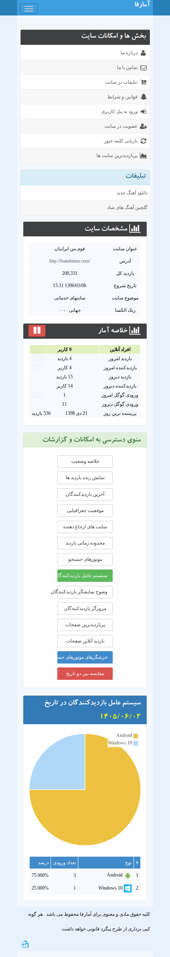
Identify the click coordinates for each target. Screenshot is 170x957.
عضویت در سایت (121, 126)
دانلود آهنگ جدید (132, 193)
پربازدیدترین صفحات (85, 624)
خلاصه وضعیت (85, 461)
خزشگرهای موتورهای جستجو (82, 657)
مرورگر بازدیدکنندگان (85, 608)
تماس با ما (127, 67)
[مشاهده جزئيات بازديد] (25, 943)
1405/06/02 (120, 717)
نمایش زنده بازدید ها (85, 477)
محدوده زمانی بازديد (85, 543)
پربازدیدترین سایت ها (117, 155)
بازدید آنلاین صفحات (85, 641)
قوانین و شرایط (122, 97)
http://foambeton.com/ (69, 261)
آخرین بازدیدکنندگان (85, 494)
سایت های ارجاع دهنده (85, 526)
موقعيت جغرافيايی (85, 510)
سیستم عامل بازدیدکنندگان (82, 575)
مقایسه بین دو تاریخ (85, 673)
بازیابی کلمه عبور (121, 141)
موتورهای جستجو (85, 559)
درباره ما (129, 53)
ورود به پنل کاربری (119, 111)
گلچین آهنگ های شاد (127, 207)
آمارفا (142, 6)
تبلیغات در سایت (121, 82)
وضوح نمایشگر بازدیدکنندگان (82, 592)
